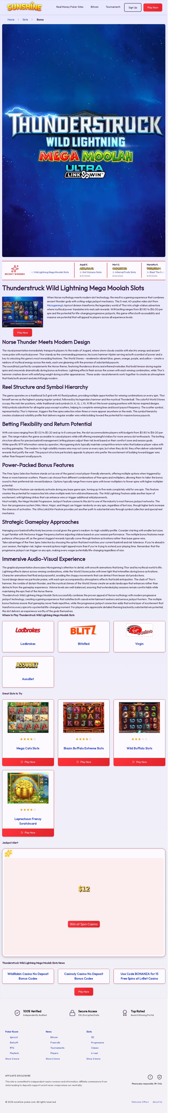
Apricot (14, 1037)
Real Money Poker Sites (69, 6)
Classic (95, 1047)
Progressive (97, 1042)
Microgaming (54, 305)
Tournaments (113, 6)
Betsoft (14, 1042)
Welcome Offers (140, 1101)
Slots (25, 19)
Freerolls (55, 1042)
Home (10, 19)
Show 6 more (53, 1058)
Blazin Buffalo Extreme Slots (84, 748)
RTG (12, 1047)
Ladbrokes (28, 644)
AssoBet (28, 679)
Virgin (139, 644)
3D (92, 1037)
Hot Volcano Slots (73, 272)
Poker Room (11, 1031)
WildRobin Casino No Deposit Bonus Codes (28, 976)
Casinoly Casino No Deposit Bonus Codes (83, 976)
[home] (27, 12)
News (49, 1031)
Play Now (152, 7)
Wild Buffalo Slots (139, 748)
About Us (157, 1101)
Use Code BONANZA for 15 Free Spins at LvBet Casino (139, 976)
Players (54, 1053)
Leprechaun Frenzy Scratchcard (28, 821)
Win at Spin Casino (84, 924)
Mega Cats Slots (28, 748)
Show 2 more (12, 1058)
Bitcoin (94, 6)
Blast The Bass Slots (142, 272)
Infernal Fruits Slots (107, 272)
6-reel (94, 1053)
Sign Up (132, 7)
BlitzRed (84, 644)
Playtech (14, 1053)
